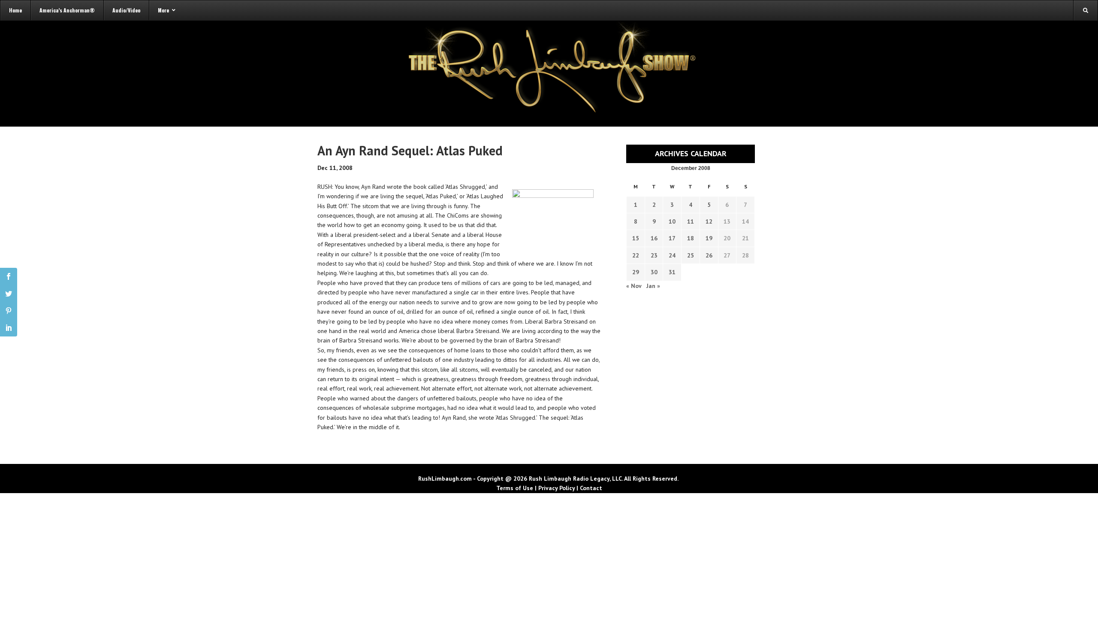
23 (654, 255)
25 (690, 255)
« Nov (633, 286)
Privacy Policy (556, 488)
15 (635, 238)
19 (709, 238)
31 (672, 272)
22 (635, 255)
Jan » (653, 286)
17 (672, 238)
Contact (591, 488)
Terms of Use (514, 488)
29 (635, 272)
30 (654, 272)
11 (690, 221)
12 (709, 221)
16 (654, 238)
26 (709, 255)
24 (672, 255)
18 (690, 238)
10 (672, 221)
